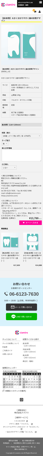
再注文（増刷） (28, 361)
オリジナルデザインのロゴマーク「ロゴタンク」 (21, 427)
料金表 (4, 347)
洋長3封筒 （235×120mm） (30, 350)
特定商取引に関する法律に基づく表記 (27, 443)
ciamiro (10, 4)
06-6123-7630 (24, 294)
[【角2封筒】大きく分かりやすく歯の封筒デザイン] (10, 242)
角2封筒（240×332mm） (30, 356)
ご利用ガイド (7, 350)
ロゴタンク (9, 215)
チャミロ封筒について (10, 343)
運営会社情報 (13, 441)
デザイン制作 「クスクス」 (19, 424)
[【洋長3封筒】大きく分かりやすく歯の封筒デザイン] (32, 242)
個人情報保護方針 (28, 441)
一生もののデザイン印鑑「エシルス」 (19, 432)
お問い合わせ (7, 354)
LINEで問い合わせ (24, 316)
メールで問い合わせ (23, 307)
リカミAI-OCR (19, 421)
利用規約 (6, 443)
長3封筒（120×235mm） (30, 344)
